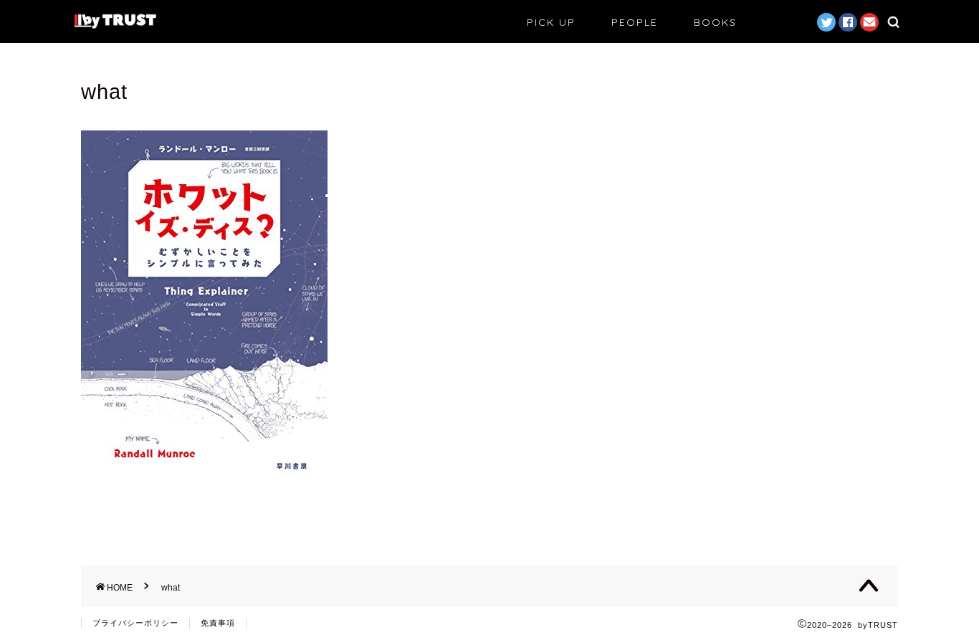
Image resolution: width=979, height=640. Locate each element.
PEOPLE (634, 22)
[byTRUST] (115, 27)
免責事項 (218, 622)
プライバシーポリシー (135, 622)
